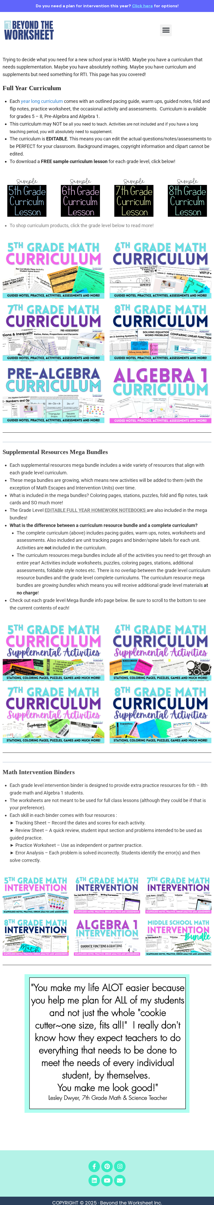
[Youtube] (107, 1180)
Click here (142, 6)
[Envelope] (120, 1180)
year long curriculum (42, 101)
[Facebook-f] (94, 1166)
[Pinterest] (107, 1166)
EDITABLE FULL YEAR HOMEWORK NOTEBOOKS (95, 510)
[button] (166, 30)
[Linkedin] (94, 1180)
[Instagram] (120, 1166)
